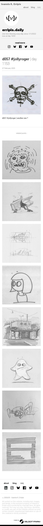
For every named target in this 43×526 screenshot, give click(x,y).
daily (39, 7)
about (26, 7)
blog (33, 7)
